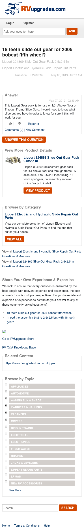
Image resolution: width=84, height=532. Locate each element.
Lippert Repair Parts (27, 469)
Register (28, 23)
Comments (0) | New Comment (25, 129)
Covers (16, 421)
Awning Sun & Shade (26, 400)
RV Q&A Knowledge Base (19, 347)
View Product (38, 190)
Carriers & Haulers (26, 407)
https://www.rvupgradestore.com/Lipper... (31, 363)
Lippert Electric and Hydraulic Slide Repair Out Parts (41, 216)
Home (6, 525)
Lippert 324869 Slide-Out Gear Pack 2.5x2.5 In (51, 159)
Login (10, 23)
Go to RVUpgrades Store (18, 338)
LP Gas (16, 476)
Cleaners (18, 414)
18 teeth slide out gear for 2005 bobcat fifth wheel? (39, 313)
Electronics (20, 442)
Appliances (19, 386)
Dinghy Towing (22, 428)
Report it (33, 123)
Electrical (19, 435)
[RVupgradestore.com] (35, 8)
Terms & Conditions (27, 525)
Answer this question (23, 139)
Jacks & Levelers (24, 463)
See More (15, 490)
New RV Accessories (26, 483)
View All (14, 239)
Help (47, 525)
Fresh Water (20, 449)
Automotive (20, 393)
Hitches (17, 456)
